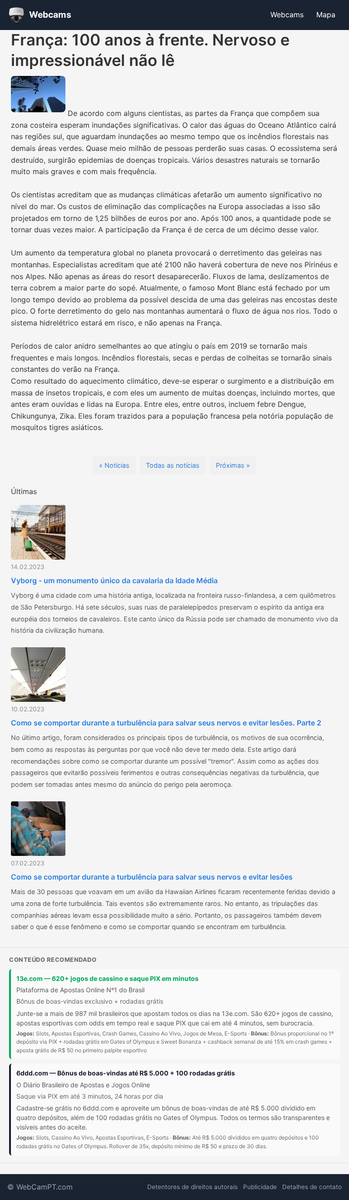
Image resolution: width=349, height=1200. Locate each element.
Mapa (325, 14)
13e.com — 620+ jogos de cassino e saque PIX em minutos (107, 978)
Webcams (287, 14)
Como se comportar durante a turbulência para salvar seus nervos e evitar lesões (152, 876)
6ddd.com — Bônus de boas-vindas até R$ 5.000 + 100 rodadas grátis (125, 1073)
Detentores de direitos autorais (192, 1186)
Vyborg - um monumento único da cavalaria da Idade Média (114, 580)
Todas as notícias (172, 465)
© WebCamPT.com (40, 1186)
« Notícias (114, 465)
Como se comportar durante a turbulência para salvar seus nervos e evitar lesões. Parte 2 (166, 722)
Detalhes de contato (312, 1186)
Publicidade (260, 1186)
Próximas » (233, 465)
